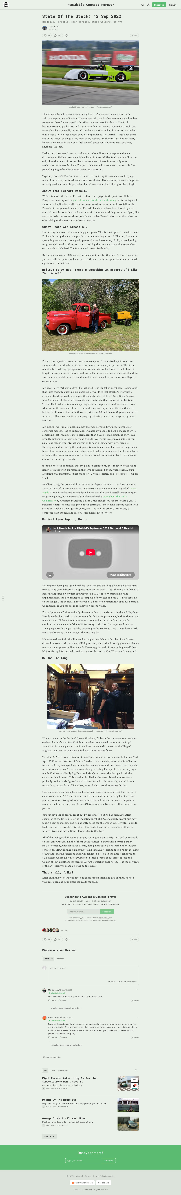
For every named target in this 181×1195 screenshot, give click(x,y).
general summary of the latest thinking (94, 200)
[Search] (142, 4)
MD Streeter (53, 990)
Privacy (88, 1176)
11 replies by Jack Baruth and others (66, 1045)
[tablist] (53, 958)
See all (47, 1136)
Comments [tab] (48, 959)
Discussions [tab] (63, 1070)
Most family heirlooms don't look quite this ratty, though (68, 1122)
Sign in (172, 4)
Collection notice (107, 1176)
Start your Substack (83, 1182)
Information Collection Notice (89, 920)
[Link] (38, 191)
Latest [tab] (52, 1070)
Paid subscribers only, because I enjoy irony (62, 1085)
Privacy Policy (110, 920)
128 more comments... (51, 1057)
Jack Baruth (54, 27)
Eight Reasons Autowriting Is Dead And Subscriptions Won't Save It (69, 1079)
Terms (95, 1176)
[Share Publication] (148, 4)
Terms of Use (103, 918)
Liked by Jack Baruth (58, 993)
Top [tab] (45, 1070)
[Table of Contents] (3, 597)
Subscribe (159, 4)
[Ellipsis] (137, 990)
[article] (90, 1085)
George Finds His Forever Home (63, 1118)
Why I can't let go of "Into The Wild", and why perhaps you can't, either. (74, 1103)
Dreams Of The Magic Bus (59, 1099)
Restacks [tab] (60, 959)
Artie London (54, 1017)
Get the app (103, 1182)
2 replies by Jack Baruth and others (66, 1008)
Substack (77, 1189)
